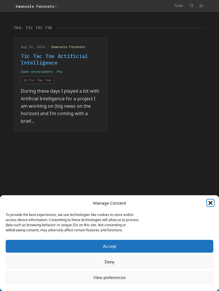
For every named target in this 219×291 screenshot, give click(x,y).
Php (60, 71)
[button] (210, 203)
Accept (109, 246)
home (179, 5)
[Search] (191, 5)
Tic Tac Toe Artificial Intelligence (54, 59)
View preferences (109, 277)
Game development (37, 71)
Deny (110, 261)
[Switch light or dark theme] (201, 5)
